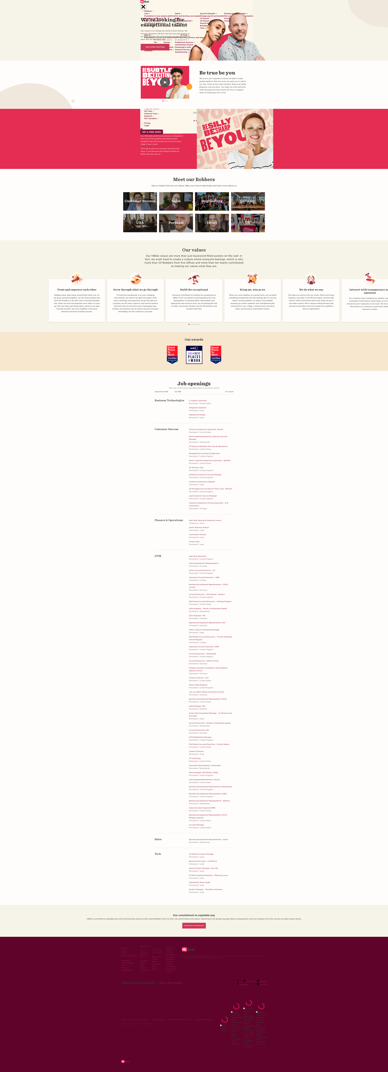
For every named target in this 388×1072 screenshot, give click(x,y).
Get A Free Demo (151, 132)
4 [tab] (195, 324)
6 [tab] (199, 324)
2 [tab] (165, 101)
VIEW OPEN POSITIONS (155, 47)
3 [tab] (167, 101)
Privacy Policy (144, 1019)
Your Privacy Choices (158, 1019)
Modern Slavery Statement (203, 1019)
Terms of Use (133, 1019)
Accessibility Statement (175, 1019)
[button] (148, 11)
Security (124, 1019)
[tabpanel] (165, 82)
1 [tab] (162, 101)
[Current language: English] (141, 129)
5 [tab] (197, 324)
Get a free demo (171, 982)
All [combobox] (166, 392)
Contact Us (188, 1019)
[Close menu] (143, 7)
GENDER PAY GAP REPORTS (194, 925)
